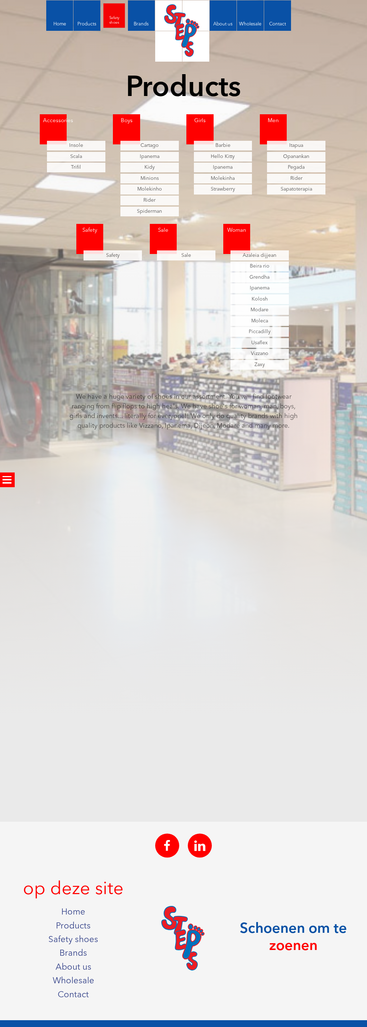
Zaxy (259, 364)
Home (73, 912)
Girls (200, 121)
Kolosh (260, 299)
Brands (73, 953)
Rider (149, 200)
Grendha (259, 277)
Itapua (296, 145)
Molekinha (223, 178)
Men (273, 121)
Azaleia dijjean (259, 255)
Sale (163, 230)
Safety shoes (73, 940)
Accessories (55, 121)
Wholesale (73, 981)
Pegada (296, 167)
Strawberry (223, 189)
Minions (149, 178)
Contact (73, 995)
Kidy (149, 167)
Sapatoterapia (296, 189)
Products (73, 926)
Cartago (149, 145)
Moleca (259, 320)
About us (73, 967)
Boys (127, 121)
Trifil (76, 167)
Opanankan (296, 156)
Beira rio (260, 266)
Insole (76, 145)
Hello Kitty (223, 156)
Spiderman (149, 211)
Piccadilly (260, 331)
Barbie (222, 145)
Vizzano (259, 353)
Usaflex (259, 342)
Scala (76, 156)
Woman (236, 230)
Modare (259, 309)
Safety (89, 230)
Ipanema (149, 156)
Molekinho (149, 189)
